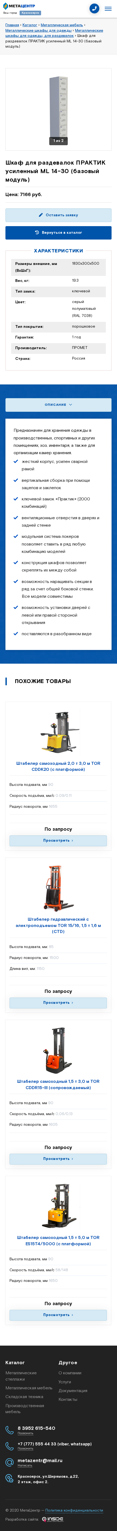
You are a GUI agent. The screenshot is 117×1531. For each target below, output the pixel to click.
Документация (73, 1391)
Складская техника (24, 1397)
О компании (70, 1373)
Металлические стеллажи (21, 1376)
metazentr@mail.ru (40, 1460)
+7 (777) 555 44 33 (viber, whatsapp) (55, 1444)
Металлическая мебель (29, 1388)
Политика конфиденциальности (74, 1510)
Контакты (68, 1399)
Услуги (65, 1382)
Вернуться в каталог (61, 232)
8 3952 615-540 (36, 1428)
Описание (56, 405)
